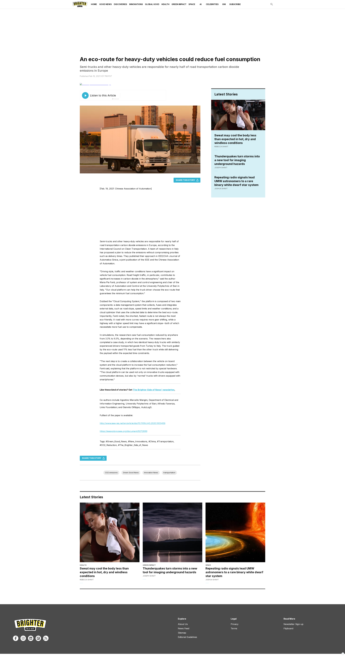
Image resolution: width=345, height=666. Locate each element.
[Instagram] (23, 638)
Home (94, 4)
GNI (224, 4)
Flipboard (288, 628)
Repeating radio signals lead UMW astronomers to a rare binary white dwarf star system (236, 181)
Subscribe (235, 4)
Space (192, 4)
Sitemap (182, 632)
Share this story (185, 180)
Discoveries (120, 4)
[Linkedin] (30, 638)
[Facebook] (15, 638)
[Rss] (46, 638)
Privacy (234, 624)
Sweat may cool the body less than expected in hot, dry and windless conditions (235, 139)
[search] (271, 4)
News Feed (183, 628)
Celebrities (212, 4)
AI (201, 4)
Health (165, 4)
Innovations (136, 4)
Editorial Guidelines (187, 637)
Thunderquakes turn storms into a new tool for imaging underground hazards (237, 160)
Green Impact (179, 4)
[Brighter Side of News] (79, 4)
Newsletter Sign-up (293, 624)
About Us (183, 624)
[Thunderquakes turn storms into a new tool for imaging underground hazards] (172, 532)
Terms (234, 628)
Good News (105, 4)
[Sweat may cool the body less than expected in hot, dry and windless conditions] (109, 532)
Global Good (152, 4)
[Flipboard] (38, 638)
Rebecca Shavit (221, 147)
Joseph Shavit (220, 168)
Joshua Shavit (221, 189)
